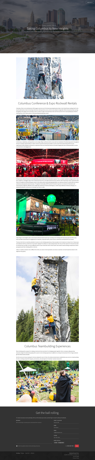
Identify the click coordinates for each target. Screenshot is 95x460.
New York (27, 453)
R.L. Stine (26, 113)
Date (56, 442)
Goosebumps (42, 113)
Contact (90, 2)
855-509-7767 (70, 446)
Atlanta (32, 453)
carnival (26, 358)
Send (77, 446)
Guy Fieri (20, 113)
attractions (36, 358)
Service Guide (76, 456)
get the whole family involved (22, 354)
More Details (57, 440)
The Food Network (69, 111)
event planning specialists (51, 182)
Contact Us (76, 454)
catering (43, 358)
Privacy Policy (76, 458)
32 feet (55, 243)
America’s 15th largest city (34, 108)
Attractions (65, 237)
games (32, 358)
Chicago (22, 453)
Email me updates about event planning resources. (29, 446)
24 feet (45, 243)
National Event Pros (47, 25)
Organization (61, 442)
